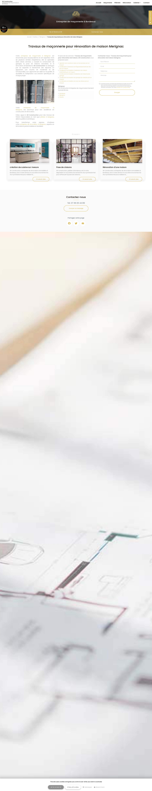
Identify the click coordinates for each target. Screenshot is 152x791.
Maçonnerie (108, 3)
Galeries (136, 3)
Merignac (42, 37)
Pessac (62, 97)
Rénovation (127, 3)
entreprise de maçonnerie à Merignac (36, 56)
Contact (146, 3)
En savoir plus (41, 179)
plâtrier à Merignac (47, 117)
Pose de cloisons (64, 167)
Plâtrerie (117, 3)
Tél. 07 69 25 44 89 (55, 32)
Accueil (98, 3)
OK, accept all (56, 787)
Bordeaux (62, 93)
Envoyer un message (76, 208)
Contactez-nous (97, 32)
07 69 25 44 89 (78, 203)
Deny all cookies (73, 787)
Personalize (88, 787)
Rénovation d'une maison (114, 167)
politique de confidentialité (122, 87)
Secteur (35, 37)
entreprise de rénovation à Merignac (33, 124)
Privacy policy (99, 787)
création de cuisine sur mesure (24, 167)
